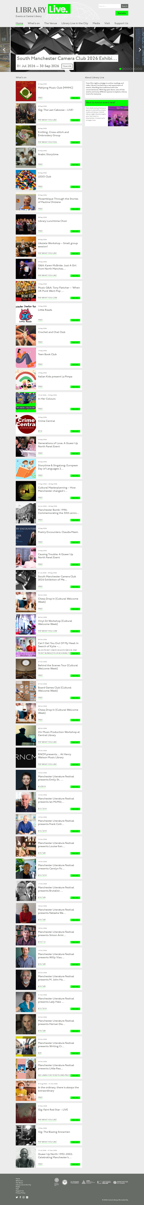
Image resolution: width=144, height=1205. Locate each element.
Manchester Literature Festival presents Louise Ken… (56, 844)
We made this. (123, 1200)
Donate (122, 13)
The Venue (50, 23)
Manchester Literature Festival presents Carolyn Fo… (56, 867)
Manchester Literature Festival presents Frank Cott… (56, 822)
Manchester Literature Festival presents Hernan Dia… (56, 1022)
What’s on (34, 23)
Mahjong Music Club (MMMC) (55, 87)
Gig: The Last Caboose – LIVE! (55, 109)
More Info (67, 66)
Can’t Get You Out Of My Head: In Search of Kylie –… (58, 645)
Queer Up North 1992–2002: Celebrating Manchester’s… (55, 1155)
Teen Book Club (47, 354)
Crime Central (46, 421)
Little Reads (45, 309)
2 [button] (123, 69)
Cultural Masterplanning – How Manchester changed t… (57, 489)
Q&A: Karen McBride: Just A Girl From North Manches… (57, 267)
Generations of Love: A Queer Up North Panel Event (58, 445)
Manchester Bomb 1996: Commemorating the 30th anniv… (58, 511)
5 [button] (131, 69)
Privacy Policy (20, 1193)
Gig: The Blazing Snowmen (54, 1131)
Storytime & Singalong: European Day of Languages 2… (58, 467)
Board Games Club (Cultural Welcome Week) (54, 689)
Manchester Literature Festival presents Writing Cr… (56, 1044)
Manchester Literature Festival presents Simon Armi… (56, 933)
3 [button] (125, 69)
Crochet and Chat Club (51, 332)
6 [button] (133, 69)
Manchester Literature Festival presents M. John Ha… (56, 978)
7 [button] (136, 69)
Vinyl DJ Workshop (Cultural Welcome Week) (55, 622)
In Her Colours (47, 398)
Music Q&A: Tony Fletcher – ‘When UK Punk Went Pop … (59, 289)
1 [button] (120, 69)
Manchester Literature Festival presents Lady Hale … (56, 1000)
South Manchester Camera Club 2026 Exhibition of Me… (57, 578)
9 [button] (141, 69)
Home (19, 23)
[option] (72, 49)
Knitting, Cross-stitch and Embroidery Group (53, 134)
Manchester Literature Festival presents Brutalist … (56, 889)
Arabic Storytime (48, 154)
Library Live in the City (75, 23)
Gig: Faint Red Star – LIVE (53, 1109)
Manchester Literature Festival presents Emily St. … (56, 778)
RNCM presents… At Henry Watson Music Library (54, 756)
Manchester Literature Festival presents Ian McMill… (56, 800)
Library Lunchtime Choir (52, 221)
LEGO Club (44, 176)
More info (75, 98)
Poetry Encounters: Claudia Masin (58, 532)
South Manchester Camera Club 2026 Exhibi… (67, 58)
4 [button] (128, 69)
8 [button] (138, 69)
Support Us (121, 23)
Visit (107, 23)
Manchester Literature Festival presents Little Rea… (56, 1067)
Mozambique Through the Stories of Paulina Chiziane (58, 200)
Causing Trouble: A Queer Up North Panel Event (55, 556)
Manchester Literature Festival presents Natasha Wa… (56, 911)
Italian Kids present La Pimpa (55, 376)
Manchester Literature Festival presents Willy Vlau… (56, 956)
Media (96, 23)
